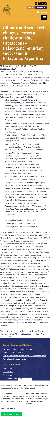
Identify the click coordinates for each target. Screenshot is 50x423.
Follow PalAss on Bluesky (45, 3)
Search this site (36, 3)
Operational (8, 393)
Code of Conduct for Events (13, 352)
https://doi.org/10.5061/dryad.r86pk (25, 334)
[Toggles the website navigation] (44, 17)
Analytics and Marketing (37, 393)
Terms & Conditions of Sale (13, 378)
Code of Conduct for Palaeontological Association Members (24, 356)
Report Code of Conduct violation (15, 359)
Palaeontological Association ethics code (17, 349)
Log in (30, 7)
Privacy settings (25, 379)
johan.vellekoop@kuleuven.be (34, 111)
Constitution (7, 368)
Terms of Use (7, 375)
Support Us (41, 7)
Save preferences (8, 408)
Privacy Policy (8, 372)
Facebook (39, 3)
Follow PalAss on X (42, 3)
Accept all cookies (11, 414)
